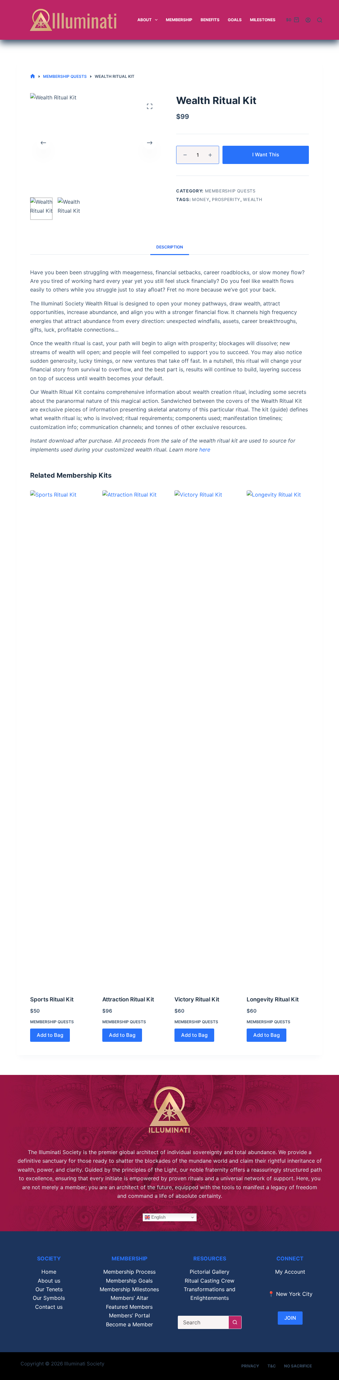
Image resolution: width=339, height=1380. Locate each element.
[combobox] (203, 1322)
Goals (235, 19)
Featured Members (129, 1306)
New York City (294, 1294)
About (144, 19)
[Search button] (235, 1322)
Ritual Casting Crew (209, 1280)
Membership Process (129, 1271)
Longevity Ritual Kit (273, 999)
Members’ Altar (129, 1298)
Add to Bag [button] (50, 1035)
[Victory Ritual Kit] (205, 738)
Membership (179, 19)
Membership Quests (230, 190)
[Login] (308, 20)
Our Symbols (49, 1298)
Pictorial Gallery (209, 1271)
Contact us (49, 1306)
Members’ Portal (129, 1315)
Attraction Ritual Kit (128, 999)
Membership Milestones (129, 1289)
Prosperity (226, 199)
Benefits (210, 19)
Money (200, 199)
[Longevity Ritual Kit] (278, 738)
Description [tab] (169, 246)
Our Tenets (49, 1289)
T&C (271, 1365)
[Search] (319, 20)
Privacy (250, 1365)
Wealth (252, 199)
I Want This (265, 154)
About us (49, 1280)
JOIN (290, 1318)
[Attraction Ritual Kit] (133, 738)
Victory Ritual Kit (196, 999)
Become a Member (129, 1324)
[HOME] (32, 76)
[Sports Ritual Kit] (61, 738)
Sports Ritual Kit (51, 999)
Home (48, 1271)
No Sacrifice (298, 1365)
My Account (290, 1271)
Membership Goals (129, 1280)
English (158, 1217)
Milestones (262, 19)
